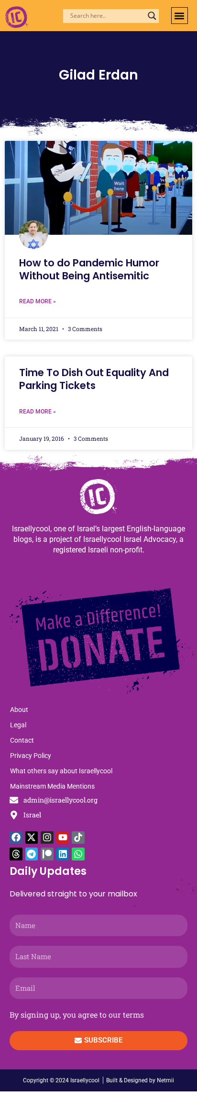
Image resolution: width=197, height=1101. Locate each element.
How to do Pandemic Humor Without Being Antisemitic (89, 269)
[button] (179, 15)
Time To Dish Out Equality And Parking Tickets (94, 379)
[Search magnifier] (152, 16)
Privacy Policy (30, 755)
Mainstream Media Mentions (52, 786)
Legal (18, 725)
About (19, 709)
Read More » (37, 301)
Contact (22, 740)
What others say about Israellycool (61, 771)
